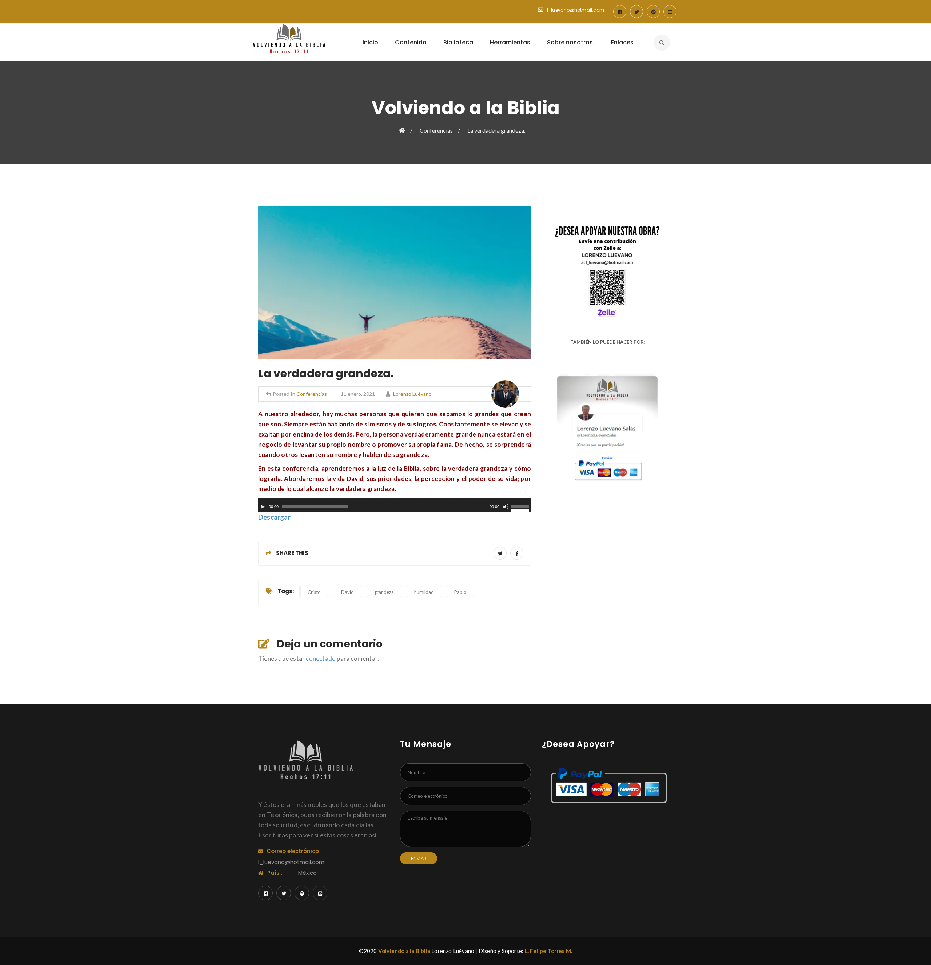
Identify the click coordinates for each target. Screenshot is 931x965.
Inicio (370, 42)
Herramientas (510, 42)
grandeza (384, 592)
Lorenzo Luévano (412, 394)
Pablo (460, 592)
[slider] (521, 507)
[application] (394, 505)
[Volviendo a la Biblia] (289, 39)
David (347, 592)
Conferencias (436, 130)
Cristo (314, 592)
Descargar (274, 517)
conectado (321, 658)
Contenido (411, 42)
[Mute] (506, 507)
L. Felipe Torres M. (548, 951)
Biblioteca (458, 42)
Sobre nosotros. (570, 42)
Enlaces (622, 42)
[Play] (263, 507)
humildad (424, 592)
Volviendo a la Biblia (404, 951)
